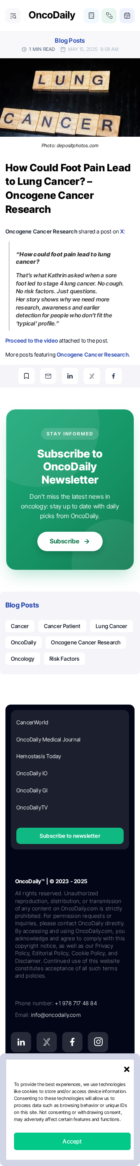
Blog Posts (70, 40)
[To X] (92, 376)
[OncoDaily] (52, 16)
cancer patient (62, 626)
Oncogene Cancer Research (86, 642)
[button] (127, 1069)
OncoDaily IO (32, 773)
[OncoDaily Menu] (13, 15)
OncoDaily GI (32, 790)
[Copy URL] (26, 376)
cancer (20, 626)
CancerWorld (32, 722)
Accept (72, 1141)
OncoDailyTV (32, 807)
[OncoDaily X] (47, 1042)
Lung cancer (111, 626)
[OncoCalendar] (127, 15)
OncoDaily (23, 642)
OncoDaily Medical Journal (48, 739)
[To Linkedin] (70, 376)
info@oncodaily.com (56, 1014)
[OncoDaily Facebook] (72, 1042)
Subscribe (65, 541)
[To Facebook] (113, 376)
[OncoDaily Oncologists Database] (109, 15)
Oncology (23, 658)
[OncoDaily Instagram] (98, 1042)
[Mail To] (48, 376)
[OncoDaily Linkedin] (21, 1042)
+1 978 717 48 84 (75, 1003)
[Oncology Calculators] (91, 15)
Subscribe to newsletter (70, 835)
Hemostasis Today (38, 756)
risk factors (64, 658)
